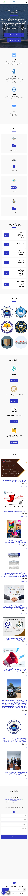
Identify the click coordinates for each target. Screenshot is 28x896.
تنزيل (6, 235)
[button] (26, 2)
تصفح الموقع (14, 380)
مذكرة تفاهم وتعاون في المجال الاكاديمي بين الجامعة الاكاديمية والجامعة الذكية (14, 773)
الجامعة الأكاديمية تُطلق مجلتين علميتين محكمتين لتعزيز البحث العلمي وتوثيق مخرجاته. (14, 639)
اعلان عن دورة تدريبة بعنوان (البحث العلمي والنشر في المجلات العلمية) (15, 481)
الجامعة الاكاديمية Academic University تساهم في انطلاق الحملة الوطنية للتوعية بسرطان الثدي (15, 542)
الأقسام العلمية (14, 171)
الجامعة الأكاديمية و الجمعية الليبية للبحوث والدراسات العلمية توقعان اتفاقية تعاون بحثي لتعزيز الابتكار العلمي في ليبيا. (15, 607)
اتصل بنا (14, 837)
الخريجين (14, 212)
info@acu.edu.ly (13, 800)
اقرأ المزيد (24, 486)
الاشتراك (6, 890)
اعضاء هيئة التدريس (14, 150)
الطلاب (14, 191)
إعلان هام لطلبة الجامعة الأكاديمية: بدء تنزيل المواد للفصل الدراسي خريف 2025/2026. (15, 670)
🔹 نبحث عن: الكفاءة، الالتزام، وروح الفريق (15, 511)
